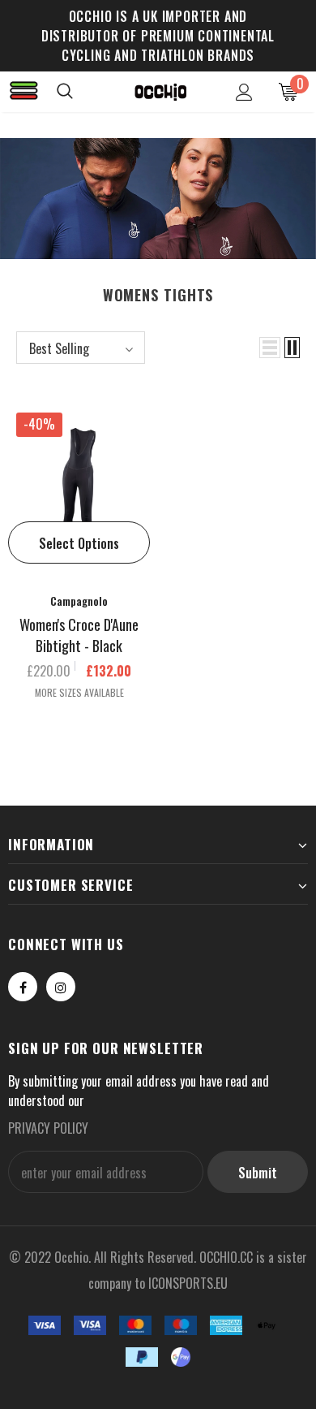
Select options (79, 543)
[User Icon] (244, 92)
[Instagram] (60, 986)
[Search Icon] (81, 92)
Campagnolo (79, 600)
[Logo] (160, 91)
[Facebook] (22, 986)
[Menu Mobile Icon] (24, 92)
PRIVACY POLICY (48, 1128)
